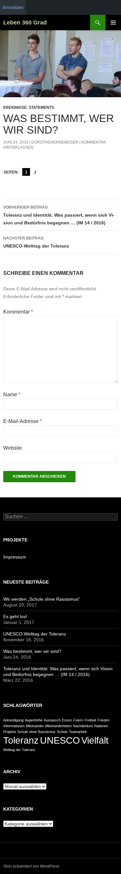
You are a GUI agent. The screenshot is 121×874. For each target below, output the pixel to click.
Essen (67, 720)
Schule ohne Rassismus (36, 732)
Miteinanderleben (58, 726)
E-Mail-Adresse (22, 421)
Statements (41, 107)
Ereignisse (15, 107)
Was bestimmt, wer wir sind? (32, 651)
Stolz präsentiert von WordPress (31, 866)
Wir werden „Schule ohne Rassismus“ (41, 599)
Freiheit (90, 720)
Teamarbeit (77, 732)
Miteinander (35, 726)
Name (11, 394)
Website (12, 448)
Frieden (103, 720)
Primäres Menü (113, 22)
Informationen (14, 726)
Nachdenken (83, 726)
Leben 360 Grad (25, 22)
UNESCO (60, 740)
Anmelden (13, 7)
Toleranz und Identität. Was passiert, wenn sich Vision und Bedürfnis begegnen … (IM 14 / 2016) (59, 215)
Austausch (52, 720)
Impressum (14, 556)
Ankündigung (13, 720)
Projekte (9, 732)
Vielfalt (94, 740)
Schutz (62, 732)
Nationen (101, 726)
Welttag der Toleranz (19, 750)
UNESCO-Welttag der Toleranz (36, 242)
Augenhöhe (34, 720)
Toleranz (21, 740)
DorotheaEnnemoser (54, 142)
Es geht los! (15, 616)
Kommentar (18, 312)
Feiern (78, 720)
